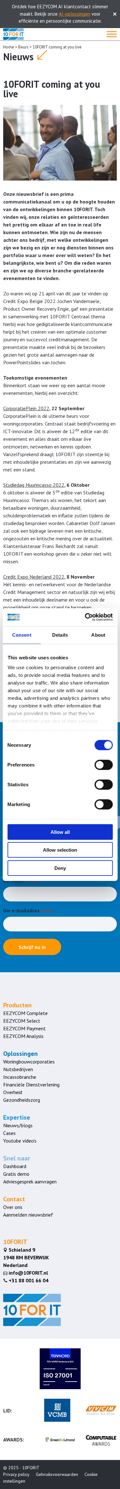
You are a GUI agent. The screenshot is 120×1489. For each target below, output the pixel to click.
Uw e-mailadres (28, 910)
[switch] (103, 764)
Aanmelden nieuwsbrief (28, 1214)
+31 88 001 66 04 (28, 1280)
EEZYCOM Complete (25, 1013)
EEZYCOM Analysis (23, 1036)
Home (8, 47)
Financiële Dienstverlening (31, 1084)
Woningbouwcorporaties (29, 1061)
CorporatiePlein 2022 (26, 408)
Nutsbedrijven (18, 1069)
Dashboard (14, 1166)
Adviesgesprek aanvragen (30, 1181)
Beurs (23, 47)
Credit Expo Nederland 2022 (33, 577)
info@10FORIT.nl (25, 1273)
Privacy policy (16, 1474)
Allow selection (60, 850)
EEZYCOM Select (21, 1021)
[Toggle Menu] (112, 34)
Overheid (12, 1092)
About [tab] (98, 634)
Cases (9, 1133)
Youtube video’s (19, 1140)
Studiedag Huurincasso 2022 (33, 485)
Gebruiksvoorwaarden (57, 1474)
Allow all (60, 831)
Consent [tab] (21, 634)
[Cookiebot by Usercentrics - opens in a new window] (85, 617)
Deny (60, 867)
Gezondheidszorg (21, 1100)
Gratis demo (16, 1174)
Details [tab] (60, 634)
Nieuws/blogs (18, 1125)
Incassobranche (19, 1077)
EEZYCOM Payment (24, 1028)
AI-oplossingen (74, 14)
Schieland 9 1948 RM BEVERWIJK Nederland (26, 1257)
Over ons (12, 1207)
